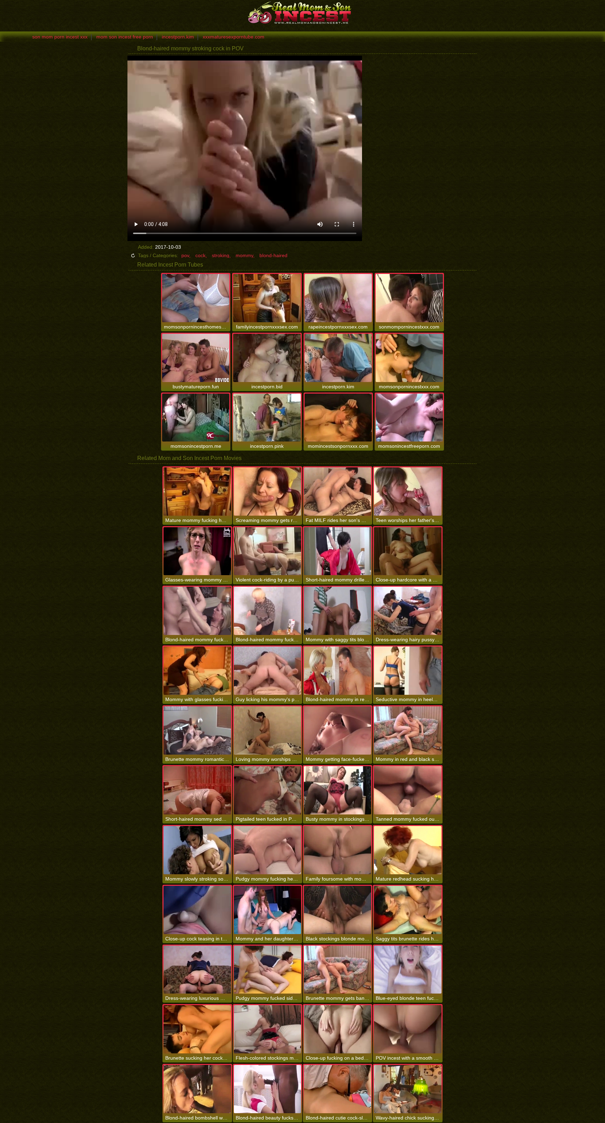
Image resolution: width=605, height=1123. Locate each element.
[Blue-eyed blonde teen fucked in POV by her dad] (407, 970)
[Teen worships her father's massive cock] (407, 491)
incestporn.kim (178, 37)
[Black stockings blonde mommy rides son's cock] (337, 910)
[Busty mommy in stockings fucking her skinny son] (337, 790)
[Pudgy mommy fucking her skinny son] (267, 850)
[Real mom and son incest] (302, 12)
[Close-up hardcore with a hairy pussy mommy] (407, 551)
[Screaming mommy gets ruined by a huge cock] (267, 491)
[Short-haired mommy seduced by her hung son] (197, 790)
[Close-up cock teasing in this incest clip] (197, 910)
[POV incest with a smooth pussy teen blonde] (407, 1029)
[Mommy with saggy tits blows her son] (337, 611)
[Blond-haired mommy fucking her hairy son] (197, 611)
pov (185, 255)
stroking (220, 255)
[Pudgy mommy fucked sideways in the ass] (267, 970)
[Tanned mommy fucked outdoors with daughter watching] (407, 790)
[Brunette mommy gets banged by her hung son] (337, 970)
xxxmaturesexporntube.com (233, 37)
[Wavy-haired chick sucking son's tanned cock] (407, 1089)
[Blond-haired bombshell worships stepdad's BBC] (197, 1089)
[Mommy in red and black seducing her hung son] (407, 730)
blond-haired (273, 255)
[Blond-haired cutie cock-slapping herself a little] (337, 1089)
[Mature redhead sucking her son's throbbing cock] (407, 850)
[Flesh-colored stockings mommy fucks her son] (267, 1029)
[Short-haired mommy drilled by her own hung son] (337, 551)
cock (200, 255)
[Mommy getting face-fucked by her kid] (337, 730)
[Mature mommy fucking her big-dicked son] (197, 491)
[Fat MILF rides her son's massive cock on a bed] (337, 491)
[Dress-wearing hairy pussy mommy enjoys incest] (407, 611)
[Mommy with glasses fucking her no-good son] (197, 671)
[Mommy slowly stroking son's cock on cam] (197, 850)
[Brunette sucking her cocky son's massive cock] (197, 1029)
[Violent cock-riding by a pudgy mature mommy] (267, 551)
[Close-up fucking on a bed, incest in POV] (337, 1029)
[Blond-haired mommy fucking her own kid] (267, 611)
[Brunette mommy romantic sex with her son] (197, 730)
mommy (244, 255)
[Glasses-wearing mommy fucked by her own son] (197, 551)
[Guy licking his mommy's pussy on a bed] (267, 671)
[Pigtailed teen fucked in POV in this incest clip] (267, 790)
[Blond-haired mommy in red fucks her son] (337, 671)
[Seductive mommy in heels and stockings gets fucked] (407, 671)
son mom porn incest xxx (60, 37)
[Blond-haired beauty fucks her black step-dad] (267, 1089)
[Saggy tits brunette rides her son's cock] (407, 910)
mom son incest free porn (124, 37)
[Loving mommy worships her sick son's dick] (267, 730)
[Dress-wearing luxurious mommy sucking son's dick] (197, 970)
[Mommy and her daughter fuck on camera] (267, 910)
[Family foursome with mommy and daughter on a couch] (337, 850)
